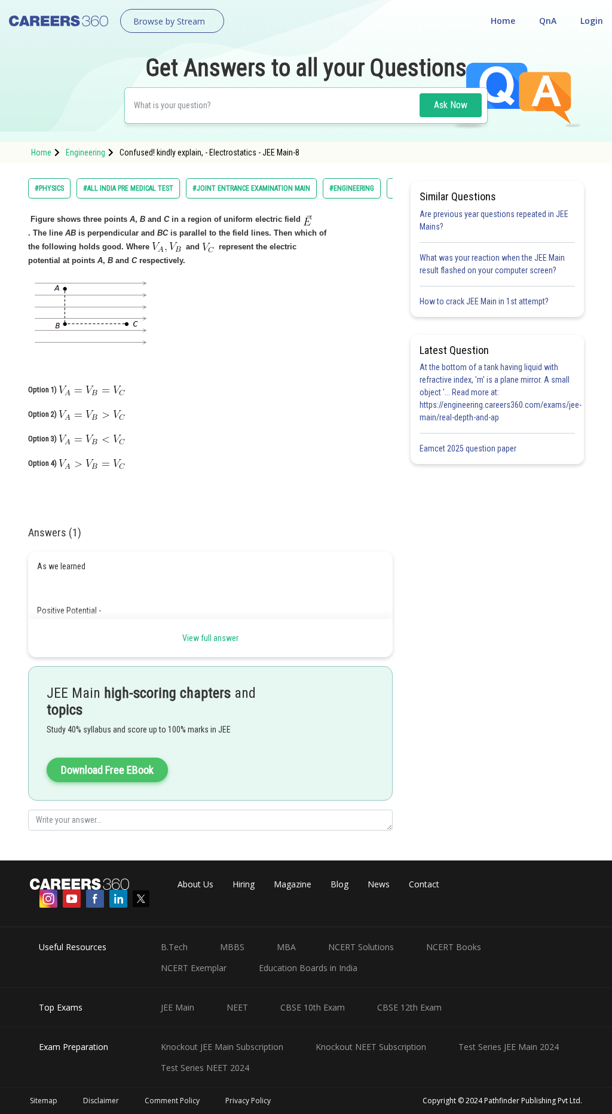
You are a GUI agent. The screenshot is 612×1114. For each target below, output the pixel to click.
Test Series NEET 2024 (205, 1067)
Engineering (85, 152)
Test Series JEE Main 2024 (508, 1046)
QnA (547, 20)
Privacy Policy (248, 1100)
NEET (237, 1007)
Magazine (292, 884)
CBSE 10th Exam (312, 1007)
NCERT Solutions (361, 947)
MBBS (232, 947)
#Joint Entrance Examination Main (251, 188)
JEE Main (177, 1007)
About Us (195, 884)
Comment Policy (172, 1100)
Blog (339, 884)
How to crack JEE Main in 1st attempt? (484, 301)
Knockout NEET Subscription (371, 1046)
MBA (286, 947)
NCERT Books (453, 947)
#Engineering (351, 188)
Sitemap (43, 1100)
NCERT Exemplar (194, 967)
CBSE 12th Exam (409, 1007)
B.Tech (174, 947)
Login (591, 20)
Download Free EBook (107, 770)
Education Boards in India (308, 967)
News (379, 884)
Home (503, 20)
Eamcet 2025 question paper (469, 448)
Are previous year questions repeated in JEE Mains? (494, 220)
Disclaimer (101, 1100)
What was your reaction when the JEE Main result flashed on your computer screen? (492, 264)
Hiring (243, 884)
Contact (424, 884)
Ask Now (450, 105)
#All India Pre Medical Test (128, 188)
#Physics (49, 188)
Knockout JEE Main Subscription (222, 1046)
